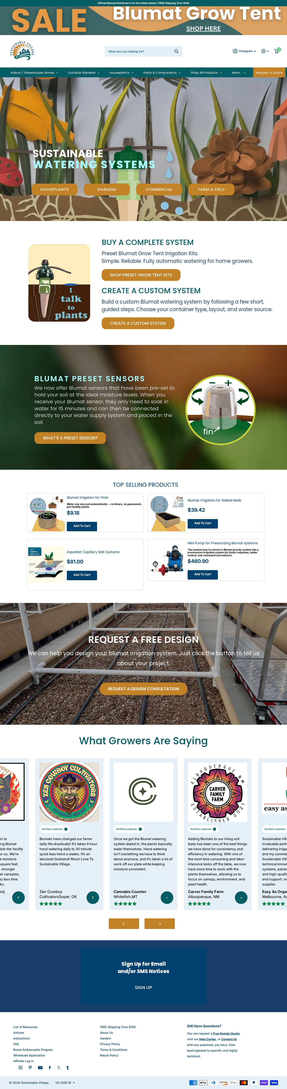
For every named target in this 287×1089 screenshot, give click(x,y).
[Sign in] (265, 51)
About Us (106, 1032)
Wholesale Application (29, 1055)
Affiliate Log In (23, 1061)
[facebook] (50, 1067)
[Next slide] (160, 923)
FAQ (16, 1044)
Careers (105, 1038)
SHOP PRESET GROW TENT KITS (141, 275)
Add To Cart (82, 525)
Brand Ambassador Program (33, 1049)
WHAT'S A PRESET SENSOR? (70, 438)
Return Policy (109, 1055)
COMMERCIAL (159, 189)
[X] (58, 1067)
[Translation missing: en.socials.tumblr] (68, 1067)
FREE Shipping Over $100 (118, 1027)
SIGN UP (143, 987)
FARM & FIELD (211, 189)
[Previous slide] (124, 923)
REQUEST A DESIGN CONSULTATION (143, 689)
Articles (18, 1032)
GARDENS (106, 189)
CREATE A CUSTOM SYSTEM (138, 323)
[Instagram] (20, 1067)
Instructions (21, 1038)
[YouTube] (40, 1067)
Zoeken (176, 51)
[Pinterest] (30, 1067)
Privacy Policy (110, 1044)
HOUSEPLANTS (54, 189)
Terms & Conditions (113, 1049)
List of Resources (25, 1027)
